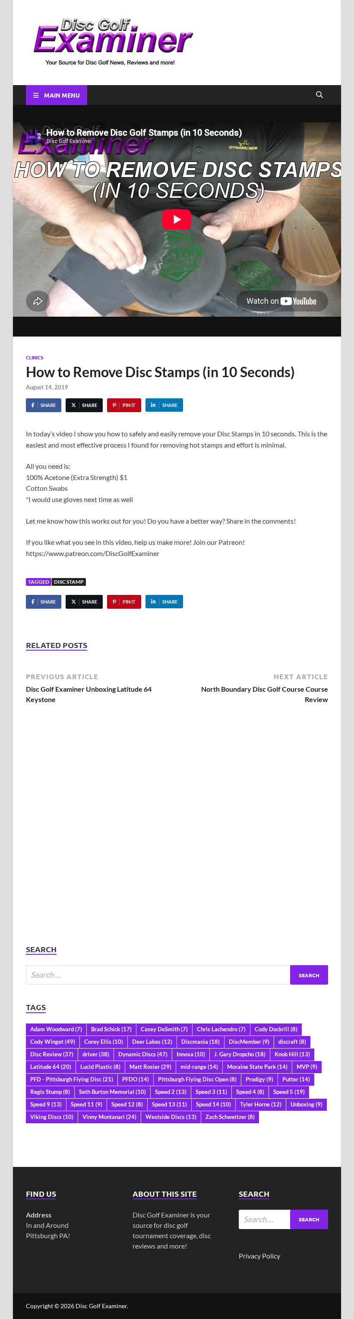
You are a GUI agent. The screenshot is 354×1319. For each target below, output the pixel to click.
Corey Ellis (103, 1041)
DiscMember (249, 1041)
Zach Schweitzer (230, 1116)
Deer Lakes (152, 1041)
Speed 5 (289, 1091)
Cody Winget (52, 1041)
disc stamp (69, 581)
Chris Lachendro (221, 1029)
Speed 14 (213, 1104)
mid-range (199, 1066)
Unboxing (306, 1104)
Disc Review (51, 1054)
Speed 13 (169, 1104)
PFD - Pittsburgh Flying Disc (71, 1079)
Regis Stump (50, 1091)
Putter (296, 1079)
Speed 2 (170, 1091)
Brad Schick (111, 1029)
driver (95, 1054)
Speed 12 (127, 1104)
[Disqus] (177, 833)
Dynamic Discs (143, 1054)
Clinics (34, 357)
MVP (307, 1066)
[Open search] (319, 95)
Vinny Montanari (109, 1116)
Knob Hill (292, 1054)
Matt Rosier (150, 1066)
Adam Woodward (56, 1029)
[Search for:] (177, 975)
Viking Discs (51, 1116)
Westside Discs (170, 1116)
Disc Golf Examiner (101, 1305)
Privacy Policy (259, 1256)
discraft (292, 1041)
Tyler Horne (260, 1104)
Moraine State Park (257, 1066)
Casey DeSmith (164, 1029)
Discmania (200, 1041)
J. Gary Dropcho (240, 1054)
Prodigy (259, 1079)
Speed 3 (211, 1091)
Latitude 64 (50, 1066)
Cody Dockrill (276, 1029)
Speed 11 (86, 1104)
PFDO (135, 1079)
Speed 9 (46, 1104)
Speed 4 (250, 1091)
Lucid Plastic (100, 1066)
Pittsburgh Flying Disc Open (197, 1079)
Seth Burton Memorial (112, 1091)
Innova (191, 1054)
